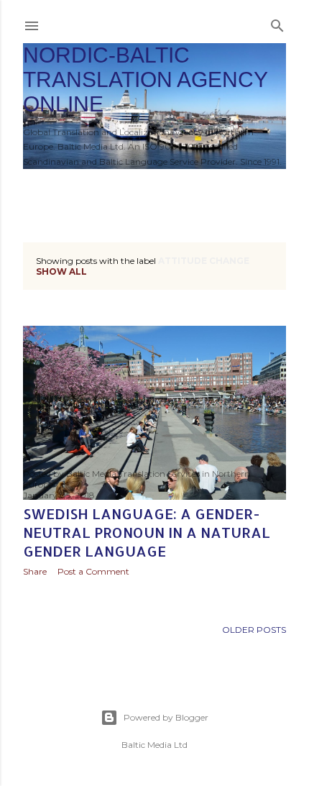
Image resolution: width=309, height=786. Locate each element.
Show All (61, 271)
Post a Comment (93, 571)
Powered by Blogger (166, 717)
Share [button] (35, 571)
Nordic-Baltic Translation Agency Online (145, 79)
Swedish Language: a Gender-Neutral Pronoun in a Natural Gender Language (146, 532)
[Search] (277, 23)
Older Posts (254, 629)
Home (45, 187)
